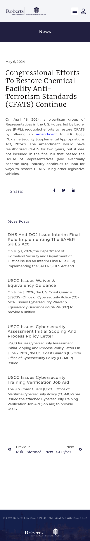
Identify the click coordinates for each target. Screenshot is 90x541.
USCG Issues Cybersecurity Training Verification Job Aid (38, 380)
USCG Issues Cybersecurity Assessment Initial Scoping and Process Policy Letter (42, 331)
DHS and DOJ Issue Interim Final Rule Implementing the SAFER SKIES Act (44, 239)
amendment (46, 134)
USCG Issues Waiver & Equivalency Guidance (32, 283)
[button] (74, 11)
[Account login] (83, 11)
